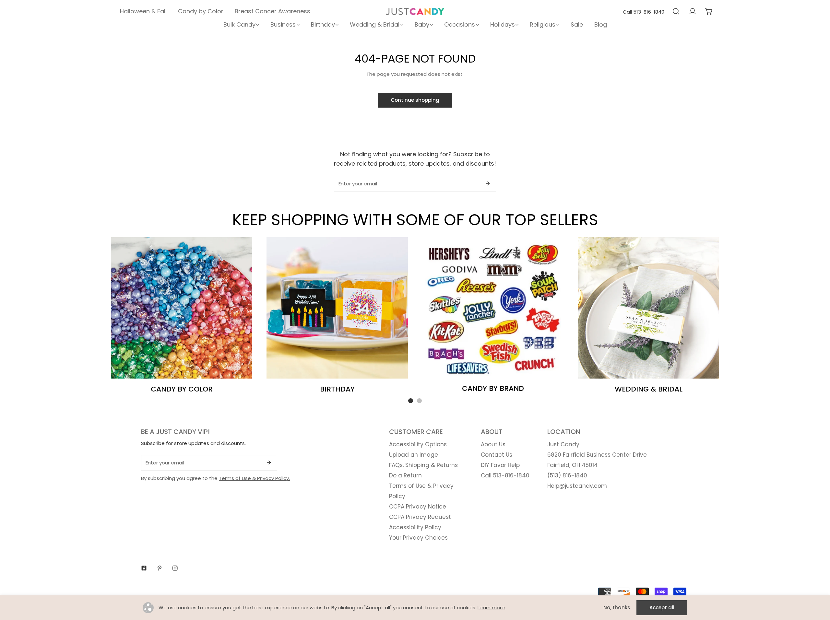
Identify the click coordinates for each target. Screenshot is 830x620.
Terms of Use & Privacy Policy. (254, 478)
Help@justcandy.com (577, 486)
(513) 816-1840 (567, 475)
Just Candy (563, 444)
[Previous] (90, 314)
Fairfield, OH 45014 (572, 465)
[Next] (740, 314)
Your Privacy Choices (418, 538)
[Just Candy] (415, 11)
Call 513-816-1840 (643, 11)
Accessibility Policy (415, 527)
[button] (709, 11)
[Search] (676, 11)
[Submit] (487, 183)
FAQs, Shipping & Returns (423, 465)
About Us (493, 444)
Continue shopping (415, 100)
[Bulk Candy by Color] (181, 308)
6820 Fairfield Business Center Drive (597, 455)
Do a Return (405, 475)
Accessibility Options (418, 444)
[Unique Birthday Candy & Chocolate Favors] (337, 308)
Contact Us (496, 455)
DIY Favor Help (500, 465)
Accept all (661, 607)
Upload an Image (413, 455)
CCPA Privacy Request (420, 517)
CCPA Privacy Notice (417, 506)
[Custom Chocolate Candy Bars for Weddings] (648, 308)
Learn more (491, 607)
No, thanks (616, 607)
